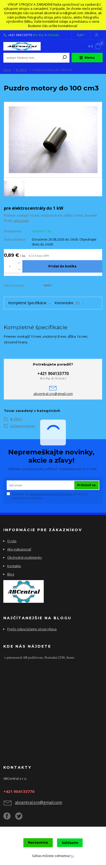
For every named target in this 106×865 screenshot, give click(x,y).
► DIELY (21, 70)
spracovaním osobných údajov (50, 494)
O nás (11, 541)
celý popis (21, 220)
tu (72, 856)
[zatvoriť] (99, 5)
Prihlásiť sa (86, 485)
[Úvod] (22, 46)
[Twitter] (21, 818)
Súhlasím (70, 843)
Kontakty (14, 566)
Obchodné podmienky (24, 557)
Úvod (7, 70)
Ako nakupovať (19, 549)
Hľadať (64, 58)
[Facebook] (9, 818)
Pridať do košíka (62, 266)
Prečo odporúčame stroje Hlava (32, 629)
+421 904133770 (20, 35)
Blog (10, 574)
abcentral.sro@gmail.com (53, 394)
